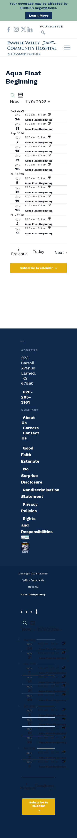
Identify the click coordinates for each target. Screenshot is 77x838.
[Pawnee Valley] (32, 47)
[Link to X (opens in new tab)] (22, 29)
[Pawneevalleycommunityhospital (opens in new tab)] (21, 612)
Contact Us (30, 435)
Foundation (52, 26)
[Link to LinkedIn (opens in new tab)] (29, 29)
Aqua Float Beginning (39, 119)
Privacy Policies (29, 507)
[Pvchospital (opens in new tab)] (26, 612)
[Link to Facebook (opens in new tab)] (9, 29)
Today (38, 251)
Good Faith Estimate (30, 455)
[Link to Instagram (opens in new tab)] (15, 29)
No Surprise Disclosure (31, 476)
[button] (43, 32)
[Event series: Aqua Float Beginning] (49, 114)
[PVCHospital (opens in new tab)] (31, 612)
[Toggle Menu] (67, 47)
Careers (31, 427)
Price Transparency (33, 594)
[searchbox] (37, 32)
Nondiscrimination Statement (40, 493)
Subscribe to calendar (36, 268)
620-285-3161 (27, 397)
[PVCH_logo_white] (22, 342)
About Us (28, 420)
